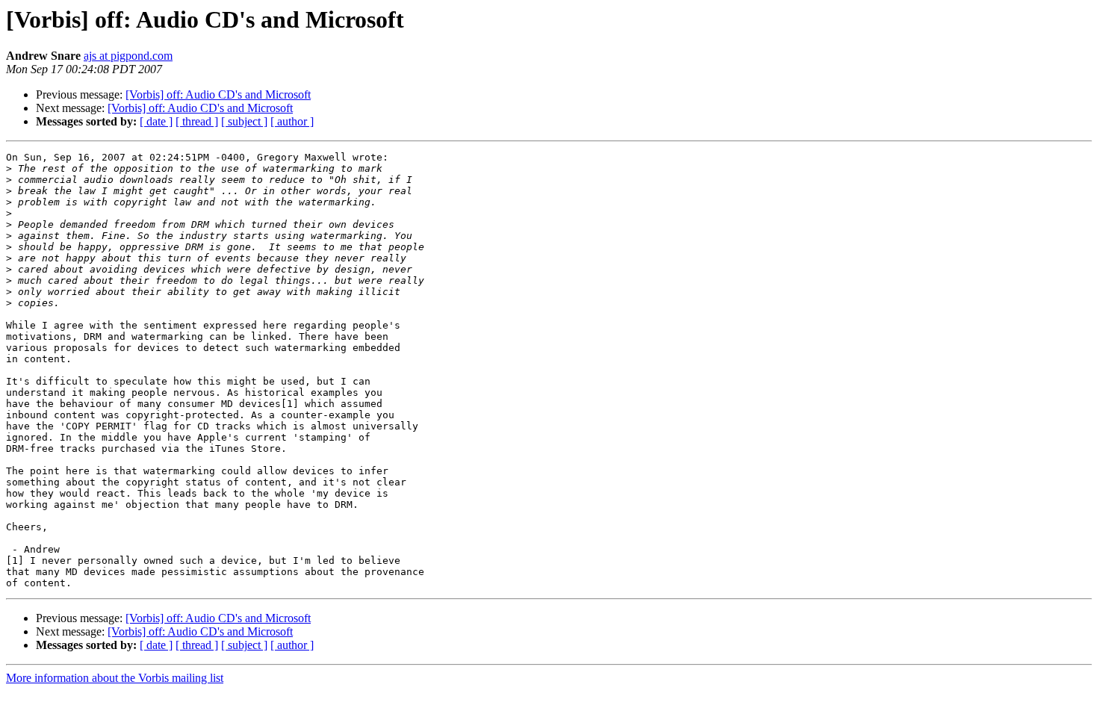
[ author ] (292, 121)
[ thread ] (197, 121)
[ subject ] (244, 121)
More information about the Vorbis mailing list (114, 677)
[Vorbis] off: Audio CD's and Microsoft (218, 94)
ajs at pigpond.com (128, 55)
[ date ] (156, 121)
